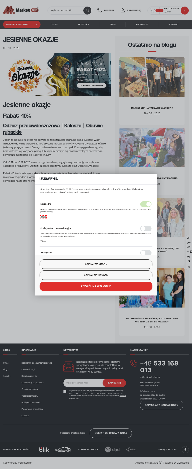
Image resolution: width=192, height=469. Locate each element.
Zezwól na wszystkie (96, 286)
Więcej (43, 217)
